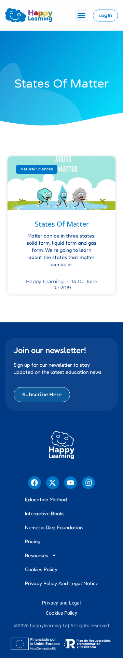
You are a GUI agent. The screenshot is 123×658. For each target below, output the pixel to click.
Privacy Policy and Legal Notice (61, 583)
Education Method (46, 499)
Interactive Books (45, 513)
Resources (36, 555)
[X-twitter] (52, 482)
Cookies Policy (41, 569)
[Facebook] (34, 482)
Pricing (32, 541)
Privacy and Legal (61, 603)
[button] (81, 15)
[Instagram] (88, 482)
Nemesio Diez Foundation (54, 527)
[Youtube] (70, 482)
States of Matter (62, 224)
